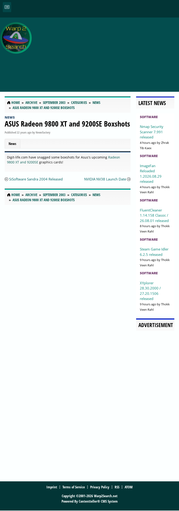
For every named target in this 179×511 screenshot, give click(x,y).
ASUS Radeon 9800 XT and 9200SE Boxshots (67, 124)
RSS (117, 487)
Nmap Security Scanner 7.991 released (151, 131)
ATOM (129, 487)
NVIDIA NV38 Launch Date (105, 179)
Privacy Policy (99, 487)
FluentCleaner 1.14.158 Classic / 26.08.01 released (154, 215)
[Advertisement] (106, 52)
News (10, 117)
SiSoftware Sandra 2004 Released (36, 179)
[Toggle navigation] (7, 7)
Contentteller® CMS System (98, 501)
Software (149, 117)
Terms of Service (73, 487)
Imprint (51, 487)
